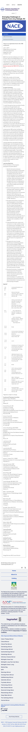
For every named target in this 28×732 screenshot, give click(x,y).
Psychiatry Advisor (6, 682)
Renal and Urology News (7, 690)
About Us (14, 574)
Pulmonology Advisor (6, 685)
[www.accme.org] (14, 586)
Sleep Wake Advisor (6, 695)
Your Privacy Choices (14, 716)
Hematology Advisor (6, 654)
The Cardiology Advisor (7, 697)
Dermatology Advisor (6, 646)
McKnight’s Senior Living (7, 664)
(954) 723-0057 (6, 726)
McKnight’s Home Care (7, 659)
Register (20, 4)
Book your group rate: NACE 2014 (11, 66)
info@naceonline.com (20, 726)
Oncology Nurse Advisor (7, 674)
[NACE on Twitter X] (25, 567)
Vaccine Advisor (5, 700)
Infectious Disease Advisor (8, 657)
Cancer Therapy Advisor (7, 639)
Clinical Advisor (5, 641)
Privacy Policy (16, 630)
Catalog (14, 578)
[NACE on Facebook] (22, 567)
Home (14, 570)
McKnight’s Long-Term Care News (10, 662)
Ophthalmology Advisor (7, 677)
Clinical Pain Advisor (6, 644)
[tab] (14, 34)
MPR (2, 669)
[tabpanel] (14, 299)
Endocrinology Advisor (7, 649)
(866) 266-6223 (18, 724)
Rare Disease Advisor (6, 687)
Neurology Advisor (6, 672)
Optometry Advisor (6, 680)
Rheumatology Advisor (7, 692)
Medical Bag (4, 667)
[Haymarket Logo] (14, 619)
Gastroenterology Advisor (7, 652)
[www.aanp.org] (14, 603)
